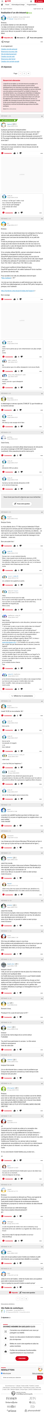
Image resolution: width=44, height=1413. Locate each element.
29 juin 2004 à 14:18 (13, 676)
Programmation (31, 4)
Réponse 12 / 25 (6, 959)
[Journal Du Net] (32, 1398)
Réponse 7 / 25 (6, 805)
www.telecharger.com (9, 642)
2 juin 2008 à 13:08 (12, 966)
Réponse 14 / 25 (6, 1022)
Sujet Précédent (7, 9)
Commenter (8, 153)
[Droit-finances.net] (32, 1402)
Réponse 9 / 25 (6, 853)
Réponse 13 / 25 (6, 998)
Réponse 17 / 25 (6, 1116)
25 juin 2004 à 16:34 (12, 197)
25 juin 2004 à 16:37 (12, 463)
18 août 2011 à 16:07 (12, 1167)
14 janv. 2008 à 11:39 (12, 937)
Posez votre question (36, 38)
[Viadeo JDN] (32, 1406)
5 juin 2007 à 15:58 (12, 811)
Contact (37, 1386)
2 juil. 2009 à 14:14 (12, 1122)
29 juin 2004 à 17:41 (12, 707)
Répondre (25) (8, 38)
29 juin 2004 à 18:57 (13, 756)
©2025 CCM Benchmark (35, 1389)
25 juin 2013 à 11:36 (19, 19)
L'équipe (18, 1386)
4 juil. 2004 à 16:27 (12, 362)
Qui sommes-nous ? (10, 1386)
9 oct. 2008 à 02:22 (12, 1005)
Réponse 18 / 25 (6, 1185)
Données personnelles (16, 1387)
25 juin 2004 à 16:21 (12, 417)
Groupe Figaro (24, 1389)
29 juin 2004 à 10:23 (13, 592)
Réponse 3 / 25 (6, 393)
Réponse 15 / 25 (6, 1055)
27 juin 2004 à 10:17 (12, 225)
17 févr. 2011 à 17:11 (12, 1191)
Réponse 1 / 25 (6, 116)
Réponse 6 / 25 (6, 701)
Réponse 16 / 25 (6, 1083)
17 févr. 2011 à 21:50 (12, 1275)
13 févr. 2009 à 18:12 (12, 1061)
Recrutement (6, 1387)
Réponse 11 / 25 (6, 931)
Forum (7, 4)
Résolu (30, 13)
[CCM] (8, 1)
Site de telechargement (8, 54)
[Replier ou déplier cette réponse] (42, 116)
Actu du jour (6, 1373)
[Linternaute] (11, 1402)
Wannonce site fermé (8, 59)
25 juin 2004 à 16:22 (12, 126)
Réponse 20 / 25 (6, 1268)
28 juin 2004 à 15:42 (12, 518)
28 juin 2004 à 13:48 (12, 480)
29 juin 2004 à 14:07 (13, 617)
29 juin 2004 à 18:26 (12, 723)
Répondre (15, 1292)
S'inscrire (22, 1358)
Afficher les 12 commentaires (23, 696)
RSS (9, 1389)
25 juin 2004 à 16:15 (12, 400)
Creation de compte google (10, 61)
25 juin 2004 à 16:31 (12, 439)
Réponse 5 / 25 (6, 512)
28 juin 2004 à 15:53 (12, 553)
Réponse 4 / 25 (6, 432)
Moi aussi (21, 38)
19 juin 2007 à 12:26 (12, 837)
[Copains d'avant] (11, 1406)
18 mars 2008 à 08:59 (13, 773)
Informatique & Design (18, 4)
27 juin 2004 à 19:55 (12, 343)
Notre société (24, 1386)
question (40, 1)
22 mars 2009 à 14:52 (13, 1090)
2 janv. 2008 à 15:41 (12, 907)
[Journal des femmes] (11, 1398)
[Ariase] (11, 1411)
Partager (7, 42)
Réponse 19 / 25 (6, 1246)
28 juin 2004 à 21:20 (13, 578)
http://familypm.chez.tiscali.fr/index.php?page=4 (17, 291)
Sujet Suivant (37, 9)
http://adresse (6, 278)
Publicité (31, 1386)
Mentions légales (15, 1389)
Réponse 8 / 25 (6, 831)
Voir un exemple (37, 1373)
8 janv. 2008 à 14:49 (12, 1253)
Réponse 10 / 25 (6, 900)
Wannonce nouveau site (9, 52)
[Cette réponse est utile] (14, 153)
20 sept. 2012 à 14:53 (13, 1223)
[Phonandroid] (32, 1410)
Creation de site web (8, 57)
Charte (4, 1389)
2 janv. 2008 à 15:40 (12, 859)
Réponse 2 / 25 (6, 218)
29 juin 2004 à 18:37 (12, 738)
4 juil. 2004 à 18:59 (12, 376)
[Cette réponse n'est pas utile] (20, 153)
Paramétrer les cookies (29, 1387)
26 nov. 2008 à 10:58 (12, 1029)
